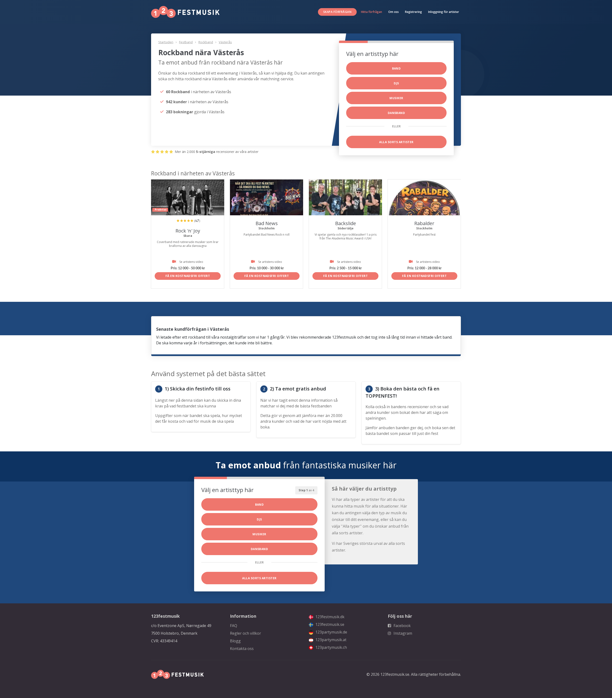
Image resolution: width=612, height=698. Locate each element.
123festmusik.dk (329, 616)
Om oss (393, 12)
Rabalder (424, 223)
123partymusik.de (330, 632)
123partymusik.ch (330, 647)
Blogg (235, 641)
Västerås (225, 42)
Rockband (205, 42)
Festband (186, 42)
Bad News (267, 223)
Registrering (413, 12)
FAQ (233, 625)
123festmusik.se (329, 624)
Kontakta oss (242, 648)
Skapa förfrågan (337, 12)
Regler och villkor (245, 633)
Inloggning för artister (443, 12)
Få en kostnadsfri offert (187, 276)
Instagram (402, 633)
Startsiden (165, 42)
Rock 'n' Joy (187, 230)
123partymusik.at (330, 639)
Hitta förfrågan (371, 12)
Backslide (345, 223)
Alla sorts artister (396, 142)
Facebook (402, 625)
